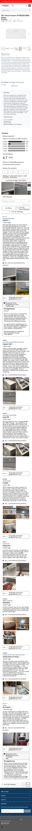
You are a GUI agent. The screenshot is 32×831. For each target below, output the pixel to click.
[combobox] (16, 10)
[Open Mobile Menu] (29, 5)
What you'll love (5, 54)
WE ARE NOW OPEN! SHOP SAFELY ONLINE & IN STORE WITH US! (16, 1)
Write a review (16, 19)
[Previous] (3, 34)
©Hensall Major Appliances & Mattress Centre (10, 819)
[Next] (29, 34)
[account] (26, 5)
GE (3, 21)
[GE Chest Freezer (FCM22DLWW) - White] (16, 33)
